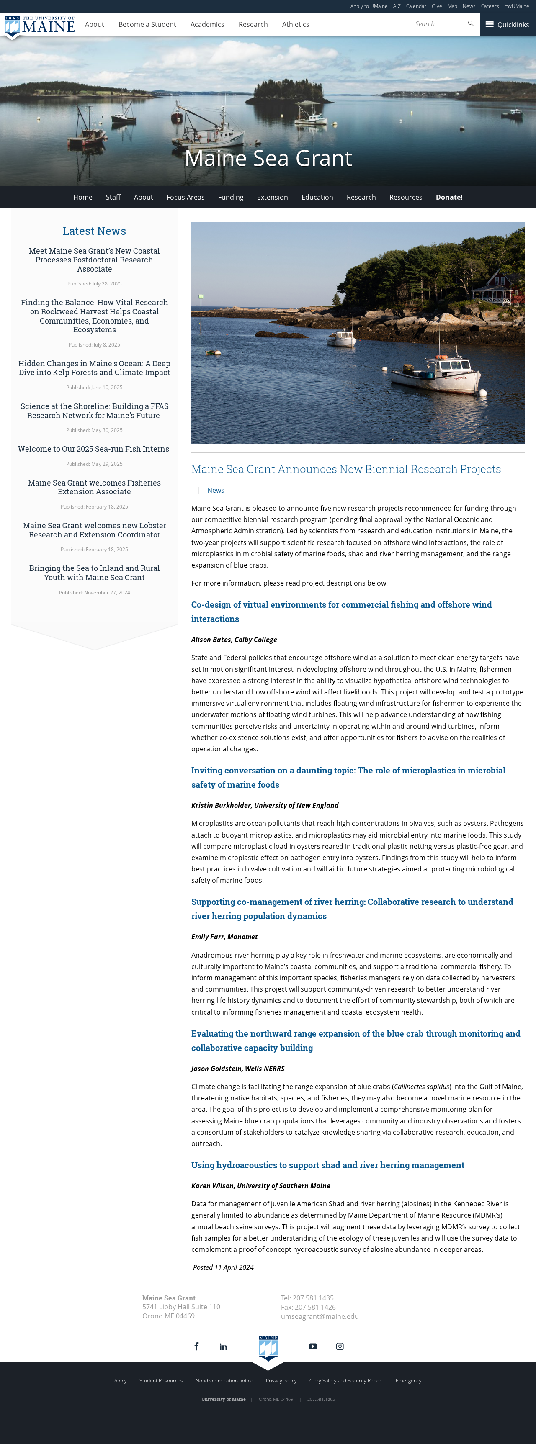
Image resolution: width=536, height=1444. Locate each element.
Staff (113, 197)
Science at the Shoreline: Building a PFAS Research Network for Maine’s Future (95, 410)
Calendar (416, 6)
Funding (231, 197)
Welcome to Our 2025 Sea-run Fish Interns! (94, 449)
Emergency (409, 1380)
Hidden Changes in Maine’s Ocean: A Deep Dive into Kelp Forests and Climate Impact (94, 368)
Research (253, 24)
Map (452, 6)
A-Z (397, 6)
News (469, 6)
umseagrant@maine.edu (320, 1316)
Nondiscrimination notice (224, 1380)
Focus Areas (186, 197)
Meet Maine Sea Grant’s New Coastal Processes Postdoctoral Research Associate (94, 260)
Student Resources (161, 1380)
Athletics (295, 24)
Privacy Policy (281, 1380)
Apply (120, 1380)
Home (83, 197)
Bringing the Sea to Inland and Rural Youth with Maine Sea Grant (94, 572)
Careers (490, 6)
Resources (406, 197)
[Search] (471, 23)
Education (317, 197)
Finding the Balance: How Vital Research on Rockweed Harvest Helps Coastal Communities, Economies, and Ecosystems (94, 315)
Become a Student (147, 24)
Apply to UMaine (369, 6)
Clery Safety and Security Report (346, 1380)
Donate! (449, 197)
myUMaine (517, 6)
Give (437, 6)
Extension (272, 197)
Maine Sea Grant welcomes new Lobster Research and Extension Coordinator (94, 530)
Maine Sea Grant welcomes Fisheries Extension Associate (94, 487)
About (94, 24)
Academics (207, 24)
